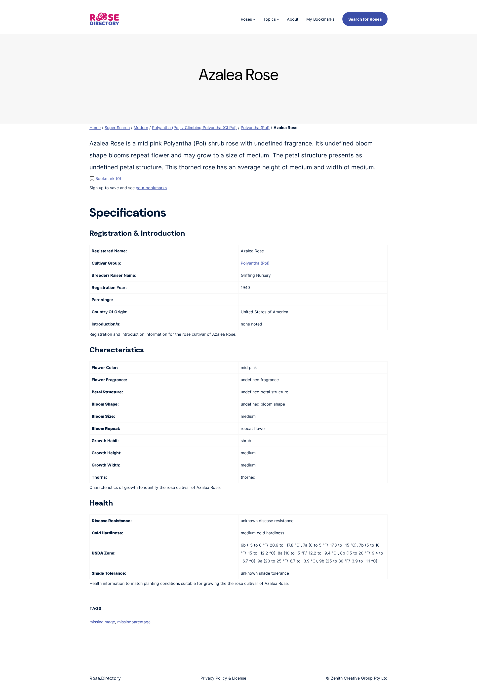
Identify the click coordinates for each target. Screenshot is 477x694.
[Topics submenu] (278, 19)
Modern (141, 127)
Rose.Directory (105, 678)
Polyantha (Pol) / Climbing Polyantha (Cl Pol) (194, 127)
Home (95, 127)
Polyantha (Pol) (255, 127)
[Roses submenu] (254, 19)
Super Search (117, 127)
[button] (105, 179)
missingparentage (134, 621)
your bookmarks (151, 187)
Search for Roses (365, 19)
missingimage (102, 621)
